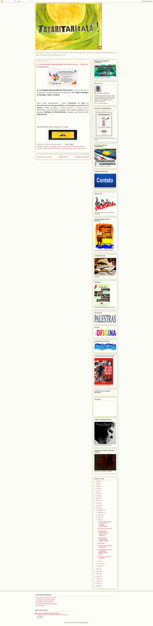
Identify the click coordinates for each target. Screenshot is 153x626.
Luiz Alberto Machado (102, 93)
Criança (59, 146)
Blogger (86, 622)
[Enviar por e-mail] (66, 144)
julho (99, 517)
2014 (98, 508)
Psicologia (49, 148)
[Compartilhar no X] (69, 144)
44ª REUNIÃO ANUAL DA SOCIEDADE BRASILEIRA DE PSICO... (104, 552)
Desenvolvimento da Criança (69, 146)
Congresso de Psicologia (50, 146)
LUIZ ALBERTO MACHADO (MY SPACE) (46, 603)
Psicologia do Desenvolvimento (61, 148)
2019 (98, 496)
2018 (98, 498)
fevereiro (100, 563)
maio (99, 561)
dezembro (101, 510)
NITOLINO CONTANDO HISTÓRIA (104, 557)
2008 (98, 581)
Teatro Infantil (77, 148)
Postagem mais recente (44, 157)
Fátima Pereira (81, 146)
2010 (98, 576)
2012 (98, 571)
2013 (98, 569)
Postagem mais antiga (82, 157)
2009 (98, 578)
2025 (98, 483)
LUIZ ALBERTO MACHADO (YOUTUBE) (45, 598)
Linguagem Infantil (41, 148)
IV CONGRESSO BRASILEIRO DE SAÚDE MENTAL (102, 539)
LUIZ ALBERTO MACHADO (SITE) (44, 602)
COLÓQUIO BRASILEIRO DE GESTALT (104, 546)
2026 (98, 481)
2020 (98, 493)
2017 (98, 500)
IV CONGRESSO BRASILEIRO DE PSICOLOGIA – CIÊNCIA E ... (102, 533)
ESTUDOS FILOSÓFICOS (104, 528)
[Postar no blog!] (67, 144)
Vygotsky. (84, 148)
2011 (97, 574)
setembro (101, 512)
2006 (98, 586)
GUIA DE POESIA (40, 605)
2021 (98, 491)
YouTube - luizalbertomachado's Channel (48, 613)
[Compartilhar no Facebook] (71, 144)
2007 (98, 583)
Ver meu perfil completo (101, 103)
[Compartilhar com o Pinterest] (72, 144)
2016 (98, 503)
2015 (98, 505)
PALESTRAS (101, 543)
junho (99, 519)
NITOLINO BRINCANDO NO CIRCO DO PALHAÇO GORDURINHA (104, 524)
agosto (100, 515)
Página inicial (63, 157)
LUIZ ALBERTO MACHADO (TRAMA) (45, 600)
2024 (98, 486)
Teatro (71, 148)
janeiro (100, 566)
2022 (98, 488)
